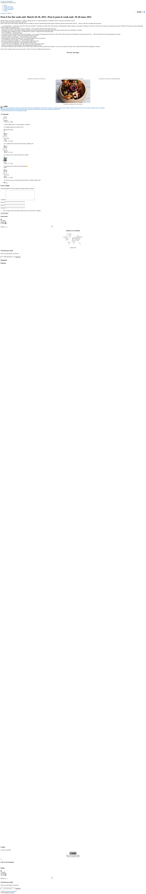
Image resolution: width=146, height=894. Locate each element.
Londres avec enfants (9, 8)
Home (5, 5)
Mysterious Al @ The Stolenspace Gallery (14, 110)
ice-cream (49, 107)
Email (2, 205)
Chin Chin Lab (11, 107)
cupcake (22, 107)
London (60, 107)
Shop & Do (78, 107)
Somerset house (95, 107)
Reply (6, 133)
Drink (26, 107)
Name (2, 202)
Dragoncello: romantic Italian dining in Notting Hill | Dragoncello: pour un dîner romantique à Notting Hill (30, 109)
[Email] (144, 12)
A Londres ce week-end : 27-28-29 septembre (109, 78)
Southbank (102, 107)
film (29, 107)
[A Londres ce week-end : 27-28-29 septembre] (109, 66)
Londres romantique (8, 9)
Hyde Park (43, 107)
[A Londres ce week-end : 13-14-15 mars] (73, 91)
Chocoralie (3, 13)
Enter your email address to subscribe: (10, 253)
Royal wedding (66, 107)
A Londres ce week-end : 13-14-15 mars (73, 104)
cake (6, 107)
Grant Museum (36, 107)
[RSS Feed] (142, 12)
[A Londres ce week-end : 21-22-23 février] (36, 66)
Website (2, 208)
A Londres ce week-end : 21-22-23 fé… (36, 78)
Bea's (3, 107)
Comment (3, 199)
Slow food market (86, 107)
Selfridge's (72, 107)
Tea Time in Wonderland (6, 1)
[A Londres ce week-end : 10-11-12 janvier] (73, 66)
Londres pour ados (8, 6)
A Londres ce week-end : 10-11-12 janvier (73, 78)
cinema (17, 107)
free (31, 107)
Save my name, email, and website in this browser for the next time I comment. (22, 210)
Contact (5, 10)
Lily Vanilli (54, 107)
